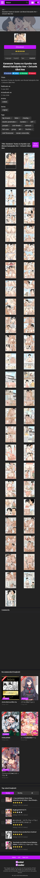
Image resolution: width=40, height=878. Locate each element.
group (14, 129)
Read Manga (35, 145)
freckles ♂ (29, 129)
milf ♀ (33, 122)
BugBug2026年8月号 (19, 810)
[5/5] (24, 51)
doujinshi (32, 58)
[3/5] (20, 51)
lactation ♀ (24, 122)
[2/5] (18, 51)
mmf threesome (7, 133)
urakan (4, 102)
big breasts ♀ (7, 118)
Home (14, 857)
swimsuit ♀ (29, 126)
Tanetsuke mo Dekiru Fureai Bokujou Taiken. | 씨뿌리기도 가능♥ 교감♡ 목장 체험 (25, 843)
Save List (25, 857)
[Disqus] (20, 640)
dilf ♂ (21, 129)
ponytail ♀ (5, 126)
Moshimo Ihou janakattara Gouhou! (24, 832)
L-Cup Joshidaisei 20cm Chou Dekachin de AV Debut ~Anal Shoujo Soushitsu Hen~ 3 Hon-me (25, 799)
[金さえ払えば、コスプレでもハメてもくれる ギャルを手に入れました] (9, 823)
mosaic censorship (22, 133)
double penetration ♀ (9, 122)
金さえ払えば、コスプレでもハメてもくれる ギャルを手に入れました (25, 821)
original (4, 110)
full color (5, 129)
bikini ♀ (17, 118)
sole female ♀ (17, 126)
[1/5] (16, 51)
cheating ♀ (26, 118)
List (19, 857)
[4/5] (22, 51)
